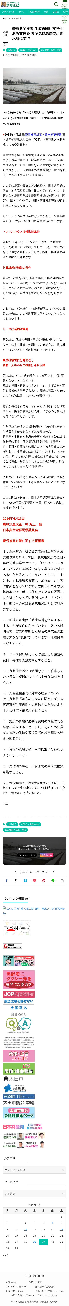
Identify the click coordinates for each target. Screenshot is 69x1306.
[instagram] (34, 1276)
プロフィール (43, 1295)
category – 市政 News (16, 1286)
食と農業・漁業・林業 (51, 50)
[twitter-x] (30, 1276)
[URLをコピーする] (62, 881)
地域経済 (11, 50)
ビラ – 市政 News (14, 1291)
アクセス (30, 1295)
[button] (7, 881)
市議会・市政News (28, 50)
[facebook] (26, 1276)
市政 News (11, 1282)
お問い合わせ (17, 1295)
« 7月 (6, 1254)
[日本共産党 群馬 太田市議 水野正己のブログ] (10, 4)
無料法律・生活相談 (44, 1286)
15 (61, 1229)
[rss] (43, 1276)
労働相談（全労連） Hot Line (49, 1291)
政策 (31, 1282)
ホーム (54, 1295)
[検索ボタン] (56, 4)
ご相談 (38, 1282)
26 (34, 1241)
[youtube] (38, 1276)
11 (25, 1229)
